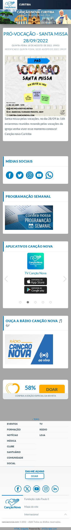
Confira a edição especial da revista (35, 395)
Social (11, 463)
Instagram (46, 489)
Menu (59, 4)
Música (11, 441)
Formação (14, 429)
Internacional (31, 514)
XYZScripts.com (49, 528)
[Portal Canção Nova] (10, 4)
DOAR (34, 476)
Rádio (43, 429)
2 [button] (28, 302)
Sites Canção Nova (66, 4)
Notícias (12, 435)
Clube (10, 446)
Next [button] (64, 280)
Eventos (12, 424)
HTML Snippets (21, 528)
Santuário (14, 452)
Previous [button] (6, 280)
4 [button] (43, 302)
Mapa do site (31, 506)
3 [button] (35, 302)
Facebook (18, 489)
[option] (35, 266)
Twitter (27, 489)
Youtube (37, 489)
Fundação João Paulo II (36, 499)
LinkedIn (55, 489)
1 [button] (20, 302)
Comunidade (15, 458)
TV (41, 424)
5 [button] (51, 302)
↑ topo (35, 419)
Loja (42, 435)
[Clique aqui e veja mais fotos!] (29, 217)
